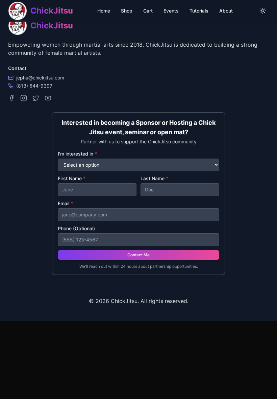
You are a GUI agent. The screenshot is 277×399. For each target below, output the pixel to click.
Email (65, 203)
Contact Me (138, 254)
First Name (71, 178)
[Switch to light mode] (263, 11)
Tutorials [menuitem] (199, 11)
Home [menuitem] (103, 11)
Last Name (154, 178)
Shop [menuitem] (126, 11)
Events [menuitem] (171, 11)
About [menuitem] (226, 11)
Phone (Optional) (76, 228)
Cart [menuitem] (148, 11)
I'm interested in (77, 154)
